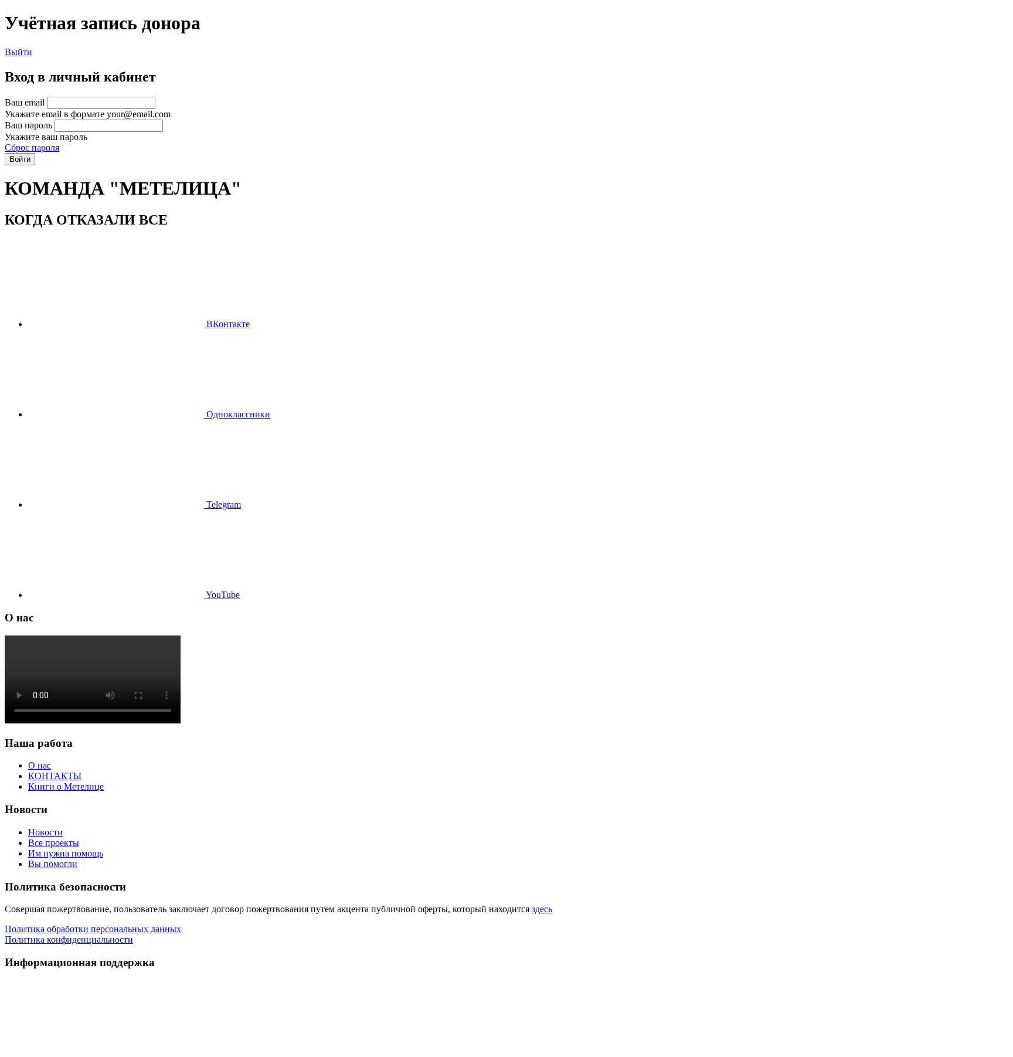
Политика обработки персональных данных (93, 929)
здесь (542, 909)
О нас (39, 765)
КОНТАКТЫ (54, 776)
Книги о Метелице (66, 786)
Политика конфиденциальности (69, 939)
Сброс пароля (32, 147)
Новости (45, 832)
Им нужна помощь (65, 853)
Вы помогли (52, 864)
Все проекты (53, 843)
